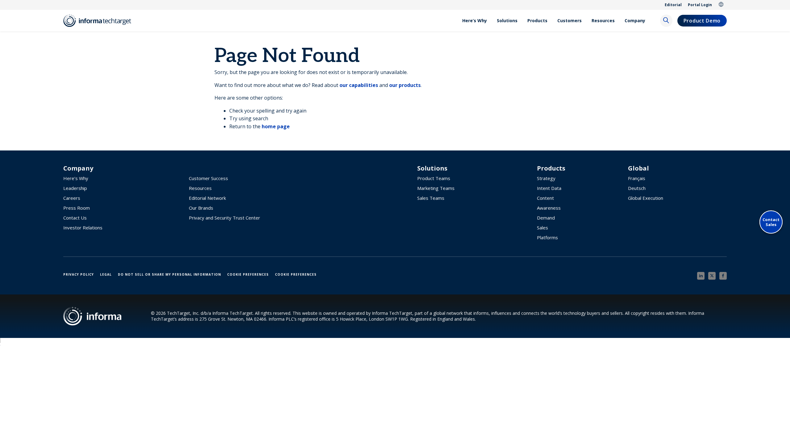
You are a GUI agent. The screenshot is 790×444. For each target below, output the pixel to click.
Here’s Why (474, 20)
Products (537, 20)
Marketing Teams (436, 188)
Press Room (76, 208)
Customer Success (208, 178)
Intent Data (549, 188)
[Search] (666, 20)
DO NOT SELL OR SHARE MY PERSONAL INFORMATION (169, 274)
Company (635, 20)
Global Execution (645, 198)
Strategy (546, 178)
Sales (542, 227)
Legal (106, 274)
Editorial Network (207, 198)
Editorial (673, 4)
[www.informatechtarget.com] (100, 20)
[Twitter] (712, 276)
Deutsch (637, 188)
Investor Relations (82, 227)
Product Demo (702, 20)
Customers (569, 20)
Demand (546, 218)
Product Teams (433, 178)
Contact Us (75, 218)
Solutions (507, 20)
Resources (603, 20)
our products (405, 85)
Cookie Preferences (248, 274)
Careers (71, 198)
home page (276, 126)
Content (545, 198)
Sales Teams (430, 198)
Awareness (549, 208)
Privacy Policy (78, 274)
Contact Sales (771, 222)
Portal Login (700, 4)
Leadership (75, 188)
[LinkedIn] (701, 276)
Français (636, 178)
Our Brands (201, 208)
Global (721, 5)
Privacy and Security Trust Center (224, 218)
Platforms (547, 237)
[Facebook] (723, 276)
